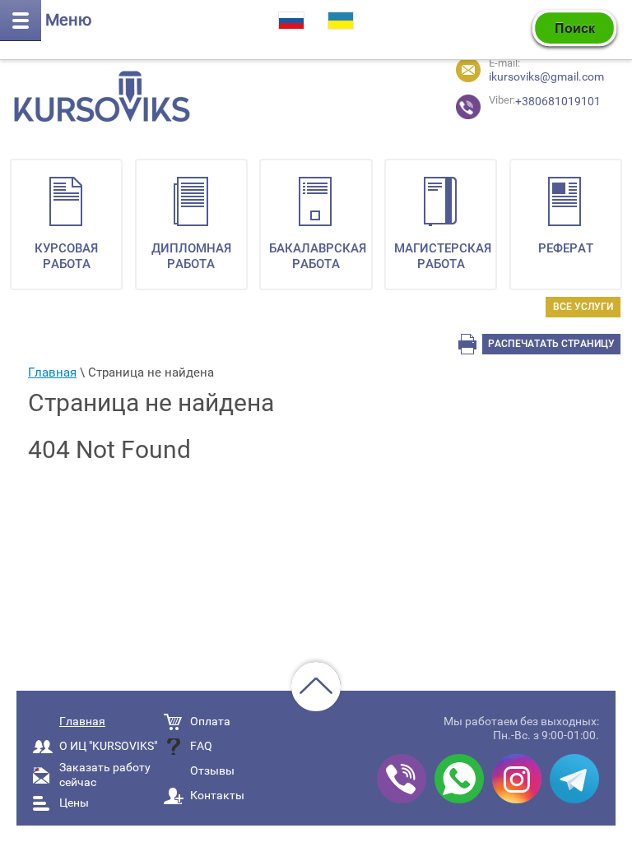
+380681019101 (517, 101)
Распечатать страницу (551, 343)
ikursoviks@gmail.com (546, 76)
